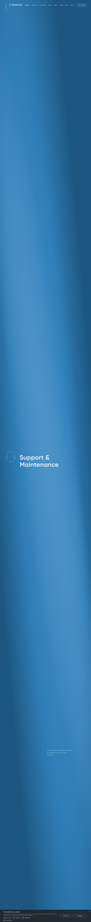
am (6, 9)
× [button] (89, 911)
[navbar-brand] (14, 4)
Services (27, 5)
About (56, 5)
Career (61, 5)
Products (34, 5)
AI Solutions (42, 5)
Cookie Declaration (28, 915)
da (6, 5)
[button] (31, 920)
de (6, 6)
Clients (50, 5)
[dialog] (45, 916)
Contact (72, 5)
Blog (66, 5)
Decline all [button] (80, 915)
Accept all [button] (66, 915)
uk (6, 7)
